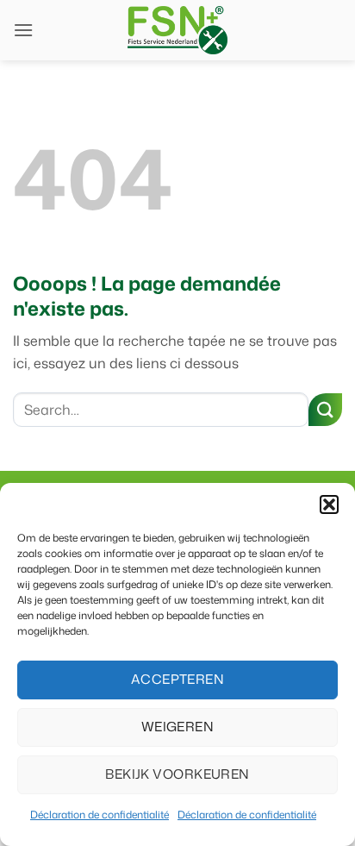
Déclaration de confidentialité (99, 814)
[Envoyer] (325, 410)
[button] (329, 504)
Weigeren (178, 727)
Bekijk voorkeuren (177, 774)
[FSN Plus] (177, 30)
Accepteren (178, 679)
